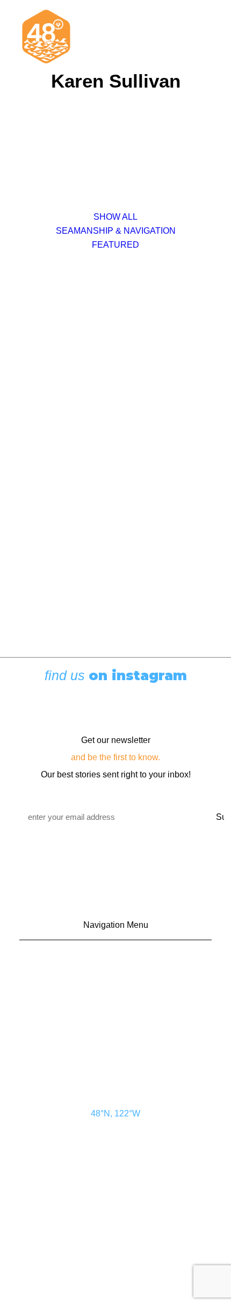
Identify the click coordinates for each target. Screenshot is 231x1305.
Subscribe (120, 1000)
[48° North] (46, 36)
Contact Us (120, 961)
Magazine (120, 1019)
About (121, 1039)
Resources (120, 1058)
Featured (115, 244)
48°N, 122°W (115, 1113)
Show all (115, 216)
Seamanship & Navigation (116, 230)
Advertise (120, 981)
